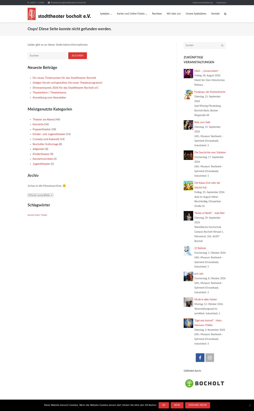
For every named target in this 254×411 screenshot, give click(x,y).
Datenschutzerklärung (203, 3)
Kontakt (215, 14)
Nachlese (157, 14)
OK (164, 405)
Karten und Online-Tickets (131, 14)
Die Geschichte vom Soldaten (210, 152)
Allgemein (39, 149)
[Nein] (249, 405)
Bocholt (31, 215)
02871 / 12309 (37, 3)
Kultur (37, 215)
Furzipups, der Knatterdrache (209, 92)
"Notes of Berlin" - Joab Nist (209, 213)
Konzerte (38, 124)
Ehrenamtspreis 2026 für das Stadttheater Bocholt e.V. (66, 87)
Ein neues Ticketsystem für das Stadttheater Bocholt (64, 78)
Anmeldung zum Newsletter (49, 97)
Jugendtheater (41, 164)
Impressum (221, 3)
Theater (44, 215)
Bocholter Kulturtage (45, 144)
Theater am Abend (44, 119)
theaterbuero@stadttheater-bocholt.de (68, 3)
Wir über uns (174, 14)
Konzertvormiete (43, 158)
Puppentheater (42, 129)
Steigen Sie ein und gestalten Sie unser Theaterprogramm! (67, 82)
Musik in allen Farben (205, 299)
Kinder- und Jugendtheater (49, 134)
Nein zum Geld (202, 122)
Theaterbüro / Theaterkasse (49, 92)
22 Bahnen (200, 248)
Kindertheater (41, 154)
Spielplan (105, 14)
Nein (177, 405)
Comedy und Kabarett (46, 139)
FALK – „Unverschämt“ (206, 71)
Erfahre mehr (198, 405)
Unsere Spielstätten (196, 14)
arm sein (198, 274)
